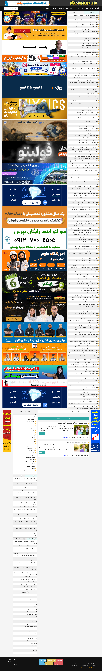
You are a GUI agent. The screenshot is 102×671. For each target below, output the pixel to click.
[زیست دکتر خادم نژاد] (34, 69)
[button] (35, 414)
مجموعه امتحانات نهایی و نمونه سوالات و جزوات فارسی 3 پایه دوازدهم (84, 341)
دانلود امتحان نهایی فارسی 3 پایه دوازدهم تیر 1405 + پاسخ (86, 334)
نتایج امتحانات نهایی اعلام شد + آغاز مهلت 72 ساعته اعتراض (86, 15)
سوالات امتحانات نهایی (30, 457)
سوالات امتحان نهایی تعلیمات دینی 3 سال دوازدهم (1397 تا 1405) (85, 366)
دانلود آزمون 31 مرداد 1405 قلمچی (91, 38)
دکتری (33, 453)
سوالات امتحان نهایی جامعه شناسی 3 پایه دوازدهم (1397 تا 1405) (85, 230)
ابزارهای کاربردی (45, 8)
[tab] (25, 414)
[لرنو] (34, 130)
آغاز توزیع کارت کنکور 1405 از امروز (91, 94)
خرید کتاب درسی (33, 650)
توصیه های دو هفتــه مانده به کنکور (77, 442)
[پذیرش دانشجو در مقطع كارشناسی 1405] (34, 173)
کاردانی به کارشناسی (30, 466)
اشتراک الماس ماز (33, 597)
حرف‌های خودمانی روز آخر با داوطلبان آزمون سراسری (72, 423)
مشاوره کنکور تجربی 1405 (31, 645)
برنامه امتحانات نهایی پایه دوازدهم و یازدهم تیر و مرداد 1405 (86, 373)
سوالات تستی (32, 459)
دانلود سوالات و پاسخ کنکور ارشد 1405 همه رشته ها (87, 251)
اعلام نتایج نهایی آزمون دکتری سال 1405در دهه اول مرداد (86, 292)
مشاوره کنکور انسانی (33, 636)
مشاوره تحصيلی (66, 437)
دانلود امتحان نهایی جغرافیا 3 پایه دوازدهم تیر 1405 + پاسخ (86, 313)
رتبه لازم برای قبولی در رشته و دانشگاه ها (90, 390)
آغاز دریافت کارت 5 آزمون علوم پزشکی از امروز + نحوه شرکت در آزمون (84, 87)
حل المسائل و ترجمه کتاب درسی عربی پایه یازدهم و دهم (86, 286)
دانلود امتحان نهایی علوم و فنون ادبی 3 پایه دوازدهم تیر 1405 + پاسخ (84, 161)
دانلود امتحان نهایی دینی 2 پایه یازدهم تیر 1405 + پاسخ (87, 214)
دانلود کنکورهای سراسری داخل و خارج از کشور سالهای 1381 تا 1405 (84, 54)
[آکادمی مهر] (34, 354)
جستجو (5, 8)
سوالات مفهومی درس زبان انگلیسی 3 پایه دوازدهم (88, 258)
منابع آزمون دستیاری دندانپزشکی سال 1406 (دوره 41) (87, 198)
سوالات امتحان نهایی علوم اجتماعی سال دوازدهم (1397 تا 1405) (85, 232)
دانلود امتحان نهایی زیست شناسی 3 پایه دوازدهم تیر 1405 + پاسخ (84, 246)
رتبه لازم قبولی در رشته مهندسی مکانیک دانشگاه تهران (87, 378)
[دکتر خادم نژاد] (34, 282)
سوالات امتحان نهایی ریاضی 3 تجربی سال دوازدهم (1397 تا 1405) (84, 325)
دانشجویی (78, 8)
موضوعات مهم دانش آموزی (29, 470)
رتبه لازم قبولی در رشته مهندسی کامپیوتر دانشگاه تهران (87, 380)
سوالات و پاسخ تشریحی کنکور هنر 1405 (90, 52)
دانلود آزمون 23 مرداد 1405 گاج (91, 108)
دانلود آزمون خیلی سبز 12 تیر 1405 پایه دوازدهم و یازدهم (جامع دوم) (84, 385)
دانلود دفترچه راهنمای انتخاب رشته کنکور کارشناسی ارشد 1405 (85, 20)
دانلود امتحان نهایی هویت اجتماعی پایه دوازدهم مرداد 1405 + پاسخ (84, 151)
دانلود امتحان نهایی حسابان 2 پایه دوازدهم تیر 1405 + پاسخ (86, 311)
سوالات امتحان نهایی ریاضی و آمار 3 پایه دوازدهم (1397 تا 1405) (85, 302)
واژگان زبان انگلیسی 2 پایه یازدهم (91, 262)
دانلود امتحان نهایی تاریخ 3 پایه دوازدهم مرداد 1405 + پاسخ (86, 195)
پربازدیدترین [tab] (29, 476)
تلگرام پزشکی (59, 660)
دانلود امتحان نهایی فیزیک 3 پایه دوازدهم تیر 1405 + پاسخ (86, 191)
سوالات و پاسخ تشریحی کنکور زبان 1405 (90, 50)
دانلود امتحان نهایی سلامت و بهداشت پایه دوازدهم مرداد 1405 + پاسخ (84, 165)
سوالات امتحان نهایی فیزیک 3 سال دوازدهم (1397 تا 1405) (86, 235)
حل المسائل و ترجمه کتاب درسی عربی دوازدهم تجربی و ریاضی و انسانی (83, 283)
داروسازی (33, 441)
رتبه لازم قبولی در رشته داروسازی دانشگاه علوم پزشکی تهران (86, 383)
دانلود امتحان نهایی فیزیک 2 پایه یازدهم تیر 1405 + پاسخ (86, 205)
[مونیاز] (34, 332)
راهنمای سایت (86, 660)
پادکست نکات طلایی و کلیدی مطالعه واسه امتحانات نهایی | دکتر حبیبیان (84, 369)
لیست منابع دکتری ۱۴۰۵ (32, 612)
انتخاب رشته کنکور (31, 428)
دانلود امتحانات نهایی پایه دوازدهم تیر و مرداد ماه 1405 (87, 110)
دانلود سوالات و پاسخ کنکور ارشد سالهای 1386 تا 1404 (87, 343)
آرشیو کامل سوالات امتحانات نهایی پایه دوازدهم (88, 239)
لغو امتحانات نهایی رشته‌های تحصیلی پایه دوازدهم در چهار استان (85, 323)
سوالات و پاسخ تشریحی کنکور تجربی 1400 (26, 507)
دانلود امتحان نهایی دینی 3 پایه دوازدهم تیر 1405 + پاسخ (86, 346)
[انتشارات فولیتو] (34, 152)
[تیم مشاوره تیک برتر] (34, 217)
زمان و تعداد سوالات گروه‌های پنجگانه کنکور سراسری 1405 (86, 61)
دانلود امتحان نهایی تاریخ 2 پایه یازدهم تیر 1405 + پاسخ (86, 276)
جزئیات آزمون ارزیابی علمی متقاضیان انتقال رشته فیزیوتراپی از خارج (84, 406)
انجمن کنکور (65, 8)
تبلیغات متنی (23, 592)
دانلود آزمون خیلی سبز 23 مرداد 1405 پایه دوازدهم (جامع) (86, 75)
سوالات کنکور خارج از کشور (29, 462)
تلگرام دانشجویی (49, 664)
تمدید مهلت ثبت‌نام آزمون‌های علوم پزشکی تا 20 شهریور (86, 200)
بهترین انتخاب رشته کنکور (32, 595)
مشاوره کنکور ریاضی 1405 (31, 638)
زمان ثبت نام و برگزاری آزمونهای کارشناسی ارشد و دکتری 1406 (85, 77)
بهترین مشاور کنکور (33, 616)
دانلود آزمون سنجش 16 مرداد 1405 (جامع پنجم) (88, 128)
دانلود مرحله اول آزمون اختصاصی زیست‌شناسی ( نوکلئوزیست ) (85, 27)
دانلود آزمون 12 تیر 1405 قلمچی (91, 387)
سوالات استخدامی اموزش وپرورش (30, 626)
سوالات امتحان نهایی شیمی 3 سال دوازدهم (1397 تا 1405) (86, 216)
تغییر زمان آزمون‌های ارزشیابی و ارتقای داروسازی (88, 401)
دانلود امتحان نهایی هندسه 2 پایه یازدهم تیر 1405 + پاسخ (86, 154)
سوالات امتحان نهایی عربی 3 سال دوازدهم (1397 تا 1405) (86, 279)
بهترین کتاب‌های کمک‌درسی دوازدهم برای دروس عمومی (87, 112)
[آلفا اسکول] (34, 87)
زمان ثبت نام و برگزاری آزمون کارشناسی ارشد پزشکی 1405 (86, 360)
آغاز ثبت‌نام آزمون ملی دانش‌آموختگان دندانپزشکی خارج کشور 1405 (84, 175)
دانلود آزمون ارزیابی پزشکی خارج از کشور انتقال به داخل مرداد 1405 (84, 31)
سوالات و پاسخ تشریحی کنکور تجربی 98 (27, 519)
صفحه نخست (84, 411)
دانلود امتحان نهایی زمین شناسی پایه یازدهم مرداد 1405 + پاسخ (85, 163)
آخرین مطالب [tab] (91, 12)
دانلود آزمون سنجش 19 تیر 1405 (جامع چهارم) (88, 131)
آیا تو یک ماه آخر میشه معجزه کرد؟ (28, 490)
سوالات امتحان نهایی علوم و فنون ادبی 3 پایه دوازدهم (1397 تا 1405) (84, 188)
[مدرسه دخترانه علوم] (34, 260)
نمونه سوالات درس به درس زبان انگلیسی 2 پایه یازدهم (87, 260)
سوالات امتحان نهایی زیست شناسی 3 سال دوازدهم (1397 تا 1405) (84, 297)
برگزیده (33, 430)
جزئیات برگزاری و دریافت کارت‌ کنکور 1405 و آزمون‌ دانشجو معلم (85, 124)
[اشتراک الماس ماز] (34, 195)
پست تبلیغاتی (32, 435)
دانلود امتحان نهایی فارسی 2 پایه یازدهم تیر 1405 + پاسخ (86, 336)
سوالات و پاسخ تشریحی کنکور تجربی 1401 (26, 526)
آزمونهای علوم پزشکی (30, 421)
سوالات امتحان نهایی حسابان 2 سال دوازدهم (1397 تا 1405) (86, 327)
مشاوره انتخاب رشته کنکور (32, 641)
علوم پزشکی (85, 8)
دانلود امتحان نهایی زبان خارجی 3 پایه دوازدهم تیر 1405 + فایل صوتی (84, 209)
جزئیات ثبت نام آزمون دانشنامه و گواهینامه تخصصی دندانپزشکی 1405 (84, 320)
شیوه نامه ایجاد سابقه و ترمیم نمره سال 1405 (89, 348)
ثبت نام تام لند (34, 643)
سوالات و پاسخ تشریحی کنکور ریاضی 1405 (89, 45)
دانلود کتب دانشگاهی (30, 448)
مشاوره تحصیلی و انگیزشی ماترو (30, 633)
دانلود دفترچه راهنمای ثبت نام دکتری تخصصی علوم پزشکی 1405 (85, 101)
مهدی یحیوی (34, 629)
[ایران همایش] (34, 238)
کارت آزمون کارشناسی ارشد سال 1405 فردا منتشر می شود (86, 362)
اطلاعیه (33, 426)
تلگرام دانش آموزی (58, 664)
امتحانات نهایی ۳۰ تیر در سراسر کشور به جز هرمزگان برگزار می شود (84, 267)
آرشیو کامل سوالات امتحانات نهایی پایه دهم (89, 244)
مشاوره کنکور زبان (33, 653)
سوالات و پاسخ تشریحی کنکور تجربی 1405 (89, 43)
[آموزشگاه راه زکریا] (34, 296)
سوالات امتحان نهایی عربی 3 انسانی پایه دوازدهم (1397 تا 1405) (85, 281)
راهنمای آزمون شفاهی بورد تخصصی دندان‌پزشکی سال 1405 (86, 272)
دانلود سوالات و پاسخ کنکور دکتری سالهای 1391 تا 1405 (87, 399)
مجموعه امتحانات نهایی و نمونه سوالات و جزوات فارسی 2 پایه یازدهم (84, 350)
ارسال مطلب (92, 660)
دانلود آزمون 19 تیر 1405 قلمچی (91, 371)
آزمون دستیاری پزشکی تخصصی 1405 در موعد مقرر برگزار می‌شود (85, 295)
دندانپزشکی (32, 455)
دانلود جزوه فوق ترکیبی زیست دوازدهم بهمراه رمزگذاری (87, 332)
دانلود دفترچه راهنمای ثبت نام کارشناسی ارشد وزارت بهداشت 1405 (85, 135)
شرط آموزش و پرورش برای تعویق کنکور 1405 (89, 290)
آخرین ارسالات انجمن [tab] (18, 539)
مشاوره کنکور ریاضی (33, 631)
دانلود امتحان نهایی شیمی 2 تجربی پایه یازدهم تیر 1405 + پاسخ (85, 202)
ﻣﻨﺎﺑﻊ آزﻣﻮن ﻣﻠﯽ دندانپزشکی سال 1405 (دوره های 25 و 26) (86, 168)
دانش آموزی (93, 8)
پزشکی (33, 432)
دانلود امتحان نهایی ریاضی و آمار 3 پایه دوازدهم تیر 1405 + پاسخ (85, 249)
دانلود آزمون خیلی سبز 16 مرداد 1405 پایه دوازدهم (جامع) (86, 126)
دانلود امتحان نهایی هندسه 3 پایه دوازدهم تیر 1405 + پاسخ (86, 158)
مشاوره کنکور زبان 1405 (32, 602)
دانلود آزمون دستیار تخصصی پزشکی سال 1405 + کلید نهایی (86, 114)
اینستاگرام (42, 664)
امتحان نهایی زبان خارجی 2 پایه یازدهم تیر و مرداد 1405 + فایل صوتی (84, 147)
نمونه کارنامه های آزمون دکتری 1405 (90, 269)
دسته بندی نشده (31, 450)
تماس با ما (80, 660)
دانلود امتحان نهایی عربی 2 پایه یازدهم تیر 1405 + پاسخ (86, 221)
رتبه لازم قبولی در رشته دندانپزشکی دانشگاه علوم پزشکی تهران (85, 376)
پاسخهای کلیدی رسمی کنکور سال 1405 (90, 40)
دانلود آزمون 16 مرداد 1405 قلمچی (91, 145)
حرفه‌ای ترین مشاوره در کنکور (31, 600)
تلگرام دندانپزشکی (51, 660)
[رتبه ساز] (34, 47)
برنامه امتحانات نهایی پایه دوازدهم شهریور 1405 (88, 24)
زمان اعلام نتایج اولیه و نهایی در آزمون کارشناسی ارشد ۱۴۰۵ (86, 318)
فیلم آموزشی (32, 464)
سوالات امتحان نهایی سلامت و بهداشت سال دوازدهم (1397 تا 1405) (84, 225)
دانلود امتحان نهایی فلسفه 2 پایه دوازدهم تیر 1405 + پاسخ (86, 212)
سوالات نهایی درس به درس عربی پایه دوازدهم (89, 288)
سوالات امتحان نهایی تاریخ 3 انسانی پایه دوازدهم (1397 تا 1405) (85, 218)
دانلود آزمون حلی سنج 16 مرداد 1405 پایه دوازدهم (88, 140)
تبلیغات (71, 8)
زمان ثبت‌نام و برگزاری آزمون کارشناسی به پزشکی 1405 (87, 304)
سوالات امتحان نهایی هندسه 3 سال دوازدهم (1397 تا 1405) (86, 186)
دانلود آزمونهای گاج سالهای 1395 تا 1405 (90, 397)
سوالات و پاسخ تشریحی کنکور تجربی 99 (27, 488)
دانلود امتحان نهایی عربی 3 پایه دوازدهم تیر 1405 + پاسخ (86, 156)
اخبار (34, 424)
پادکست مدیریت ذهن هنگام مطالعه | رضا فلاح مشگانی (87, 142)
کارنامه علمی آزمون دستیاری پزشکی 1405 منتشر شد (87, 80)
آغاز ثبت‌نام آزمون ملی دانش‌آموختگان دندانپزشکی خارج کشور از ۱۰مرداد (83, 403)
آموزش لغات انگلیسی (32, 609)
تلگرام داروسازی (43, 660)
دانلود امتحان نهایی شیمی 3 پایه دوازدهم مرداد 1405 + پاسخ (86, 193)
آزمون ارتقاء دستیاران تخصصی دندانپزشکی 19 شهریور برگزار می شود (84, 364)
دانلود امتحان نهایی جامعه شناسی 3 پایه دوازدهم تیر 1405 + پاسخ (85, 207)
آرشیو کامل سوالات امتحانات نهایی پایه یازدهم (89, 242)
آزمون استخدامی (31, 419)
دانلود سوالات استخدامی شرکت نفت (29, 624)
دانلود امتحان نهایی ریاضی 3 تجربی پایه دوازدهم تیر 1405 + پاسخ (85, 274)
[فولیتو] (34, 58)
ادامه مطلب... (41, 433)
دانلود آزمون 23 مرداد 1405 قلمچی (91, 121)
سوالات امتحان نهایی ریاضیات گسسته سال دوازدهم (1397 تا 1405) (84, 299)
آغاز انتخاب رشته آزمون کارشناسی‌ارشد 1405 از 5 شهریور (87, 22)
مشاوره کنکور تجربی (33, 621)
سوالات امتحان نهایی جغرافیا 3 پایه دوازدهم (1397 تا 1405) (86, 329)
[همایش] (34, 311)
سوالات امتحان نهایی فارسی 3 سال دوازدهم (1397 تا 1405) (86, 339)
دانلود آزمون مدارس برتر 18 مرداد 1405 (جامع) (88, 138)
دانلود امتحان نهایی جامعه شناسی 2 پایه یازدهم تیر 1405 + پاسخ (85, 223)
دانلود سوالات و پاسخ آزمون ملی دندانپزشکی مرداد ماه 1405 (86, 29)
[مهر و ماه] (34, 18)
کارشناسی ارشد (32, 468)
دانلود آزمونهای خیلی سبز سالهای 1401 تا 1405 (88, 394)
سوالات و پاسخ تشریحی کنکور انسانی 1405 (89, 47)
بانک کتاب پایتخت (33, 607)
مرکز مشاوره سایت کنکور (57, 8)
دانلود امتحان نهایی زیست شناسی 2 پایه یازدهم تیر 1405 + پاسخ (85, 149)
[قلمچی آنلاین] (34, 383)
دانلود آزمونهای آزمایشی (30, 444)
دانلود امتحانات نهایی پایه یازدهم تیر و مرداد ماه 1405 (87, 133)
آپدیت (33, 417)
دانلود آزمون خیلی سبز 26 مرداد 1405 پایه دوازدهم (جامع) (86, 73)
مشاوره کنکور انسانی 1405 (31, 614)
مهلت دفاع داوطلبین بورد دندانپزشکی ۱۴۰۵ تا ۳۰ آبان (87, 408)
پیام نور (33, 437)
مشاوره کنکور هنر (33, 619)
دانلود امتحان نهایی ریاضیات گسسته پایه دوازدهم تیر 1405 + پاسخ (84, 228)
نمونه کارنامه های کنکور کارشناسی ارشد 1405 (89, 17)
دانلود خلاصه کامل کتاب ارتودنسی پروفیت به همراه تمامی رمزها (85, 265)
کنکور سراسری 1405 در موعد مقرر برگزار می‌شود (88, 316)
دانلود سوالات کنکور (31, 446)
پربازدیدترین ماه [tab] (76, 12)
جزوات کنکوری (32, 439)
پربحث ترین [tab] (17, 476)
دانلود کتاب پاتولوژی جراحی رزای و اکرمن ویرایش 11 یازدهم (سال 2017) (83, 353)
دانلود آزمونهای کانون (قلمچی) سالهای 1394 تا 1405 (88, 392)
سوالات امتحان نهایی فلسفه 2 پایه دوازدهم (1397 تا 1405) (86, 237)
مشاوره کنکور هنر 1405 (32, 648)
